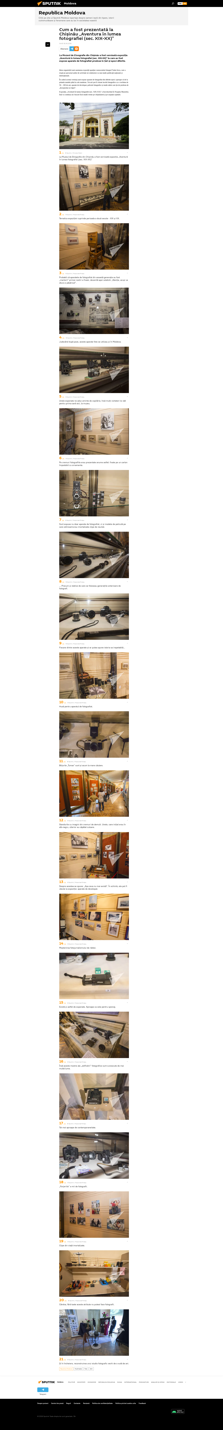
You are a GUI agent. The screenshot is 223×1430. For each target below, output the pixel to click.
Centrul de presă (57, 1403)
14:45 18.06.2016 (65, 43)
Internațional (130, 1382)
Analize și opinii (157, 1382)
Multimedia (78, 1369)
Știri (91, 1369)
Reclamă (86, 1403)
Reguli (68, 1403)
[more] (127, 152)
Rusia (119, 1382)
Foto (86, 1369)
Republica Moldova (66, 1369)
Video (180, 1382)
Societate (81, 1382)
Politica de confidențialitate (102, 1403)
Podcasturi (144, 1382)
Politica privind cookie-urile (125, 1403)
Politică (71, 1382)
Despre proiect (42, 1403)
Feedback (142, 1403)
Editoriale (171, 1382)
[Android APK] (178, 1411)
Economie (92, 1382)
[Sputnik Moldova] (50, 6)
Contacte (77, 1403)
